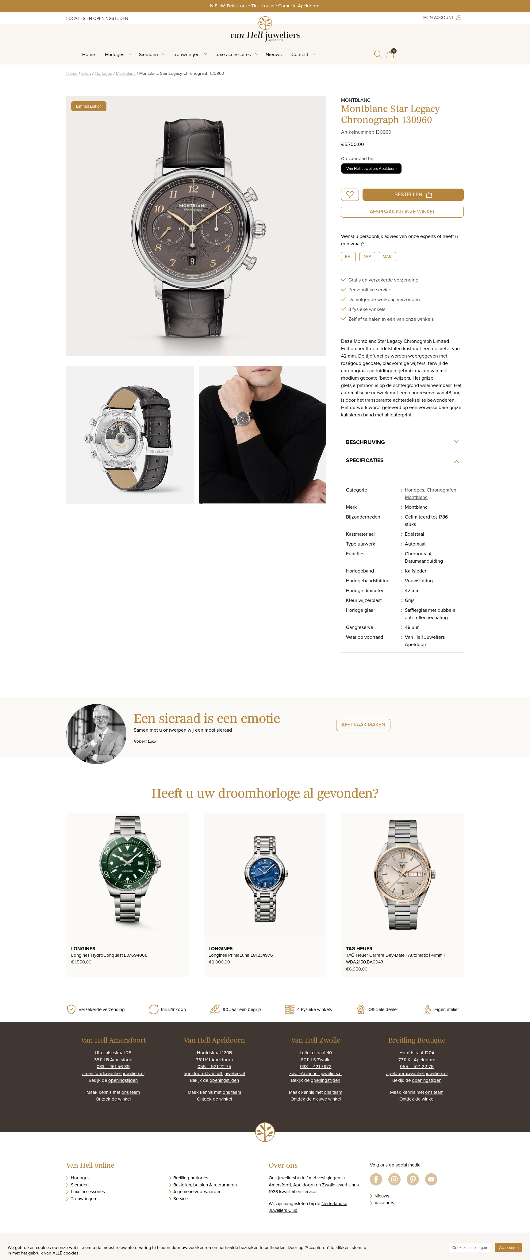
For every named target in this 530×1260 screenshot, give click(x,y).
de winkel (121, 1099)
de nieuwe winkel (323, 1099)
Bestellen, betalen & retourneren (205, 1184)
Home (88, 54)
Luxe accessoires (232, 54)
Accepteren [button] (509, 1247)
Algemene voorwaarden (197, 1191)
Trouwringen (186, 54)
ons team (130, 1092)
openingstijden (123, 1080)
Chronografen (441, 489)
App (367, 256)
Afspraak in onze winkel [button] (403, 211)
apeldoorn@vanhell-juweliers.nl (214, 1073)
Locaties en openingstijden (97, 18)
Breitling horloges (190, 1177)
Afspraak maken (363, 724)
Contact (299, 54)
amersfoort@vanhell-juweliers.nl (113, 1073)
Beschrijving (365, 442)
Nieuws (274, 54)
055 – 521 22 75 (214, 1066)
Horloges (114, 54)
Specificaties (365, 460)
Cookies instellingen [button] (469, 1247)
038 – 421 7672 (316, 1066)
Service (180, 1198)
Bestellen (408, 194)
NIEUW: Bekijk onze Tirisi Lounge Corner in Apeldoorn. (265, 5)
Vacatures (384, 1202)
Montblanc (126, 73)
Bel (348, 256)
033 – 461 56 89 (113, 1066)
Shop (86, 73)
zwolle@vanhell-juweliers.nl (315, 1073)
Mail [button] (387, 256)
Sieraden (148, 54)
